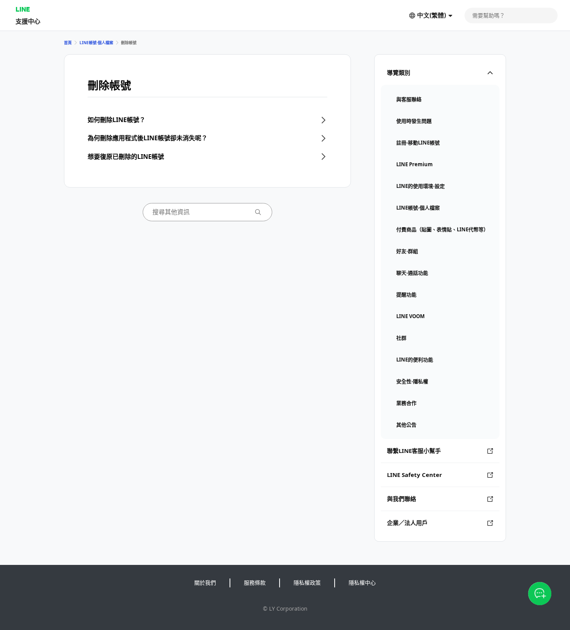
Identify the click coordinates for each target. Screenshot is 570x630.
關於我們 (205, 582)
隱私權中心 (362, 582)
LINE (23, 9)
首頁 (68, 42)
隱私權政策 (307, 582)
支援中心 (28, 21)
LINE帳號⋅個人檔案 (96, 42)
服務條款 (255, 582)
